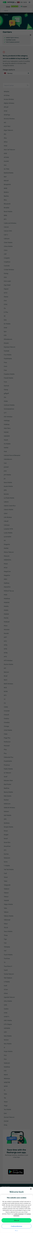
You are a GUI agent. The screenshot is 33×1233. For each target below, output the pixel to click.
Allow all (16, 1220)
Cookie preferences (16, 1226)
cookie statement (19, 1214)
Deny (16, 1231)
